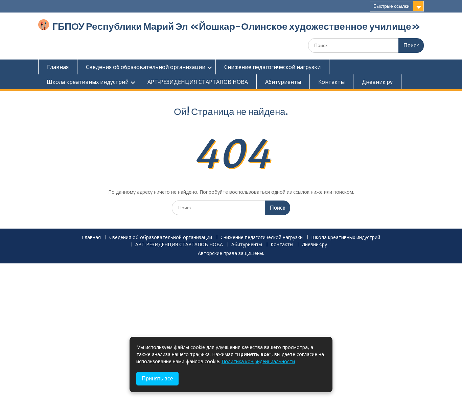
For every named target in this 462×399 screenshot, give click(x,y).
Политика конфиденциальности (258, 361)
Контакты (331, 82)
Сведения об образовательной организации (145, 67)
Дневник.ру (377, 82)
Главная (58, 67)
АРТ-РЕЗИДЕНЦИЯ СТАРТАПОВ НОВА (197, 82)
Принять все (157, 378)
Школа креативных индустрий (88, 82)
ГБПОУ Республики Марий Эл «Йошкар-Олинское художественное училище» (236, 26)
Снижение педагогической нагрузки (272, 67)
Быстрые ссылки (391, 6)
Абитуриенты (283, 82)
